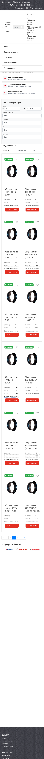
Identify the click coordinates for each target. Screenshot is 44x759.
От (3, 108)
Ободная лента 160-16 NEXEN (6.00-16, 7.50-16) (32, 446)
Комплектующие (11, 52)
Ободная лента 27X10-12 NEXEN (11, 380)
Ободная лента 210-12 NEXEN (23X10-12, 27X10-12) (32, 317)
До (25, 108)
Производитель (7, 112)
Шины (6, 47)
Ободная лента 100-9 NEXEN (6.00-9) (11, 192)
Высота (5, 134)
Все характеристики (11, 206)
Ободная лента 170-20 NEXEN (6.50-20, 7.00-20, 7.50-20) (32, 508)
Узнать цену (12, 209)
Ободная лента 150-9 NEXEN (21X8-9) (32, 192)
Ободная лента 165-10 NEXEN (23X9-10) (32, 255)
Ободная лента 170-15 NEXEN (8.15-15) (32, 380)
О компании (6, 755)
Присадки (8, 57)
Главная (4, 72)
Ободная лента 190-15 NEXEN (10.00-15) (11, 445)
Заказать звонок (30, 39)
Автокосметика (10, 63)
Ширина (5, 127)
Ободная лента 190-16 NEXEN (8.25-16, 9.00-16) (11, 508)
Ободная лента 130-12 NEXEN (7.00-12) (11, 317)
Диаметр (5, 119)
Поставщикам (9, 68)
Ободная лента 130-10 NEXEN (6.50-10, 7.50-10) (11, 255)
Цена (4, 106)
